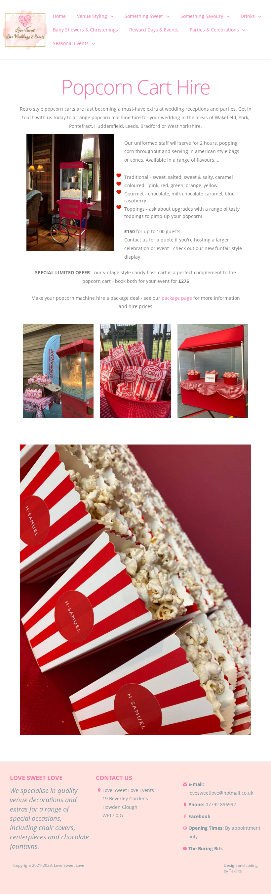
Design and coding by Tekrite (241, 868)
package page (177, 298)
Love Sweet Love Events (128, 790)
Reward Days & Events (153, 29)
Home (59, 16)
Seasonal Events (71, 43)
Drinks (248, 16)
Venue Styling (92, 16)
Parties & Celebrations (214, 29)
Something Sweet (144, 16)
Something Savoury (201, 16)
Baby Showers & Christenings (85, 29)
